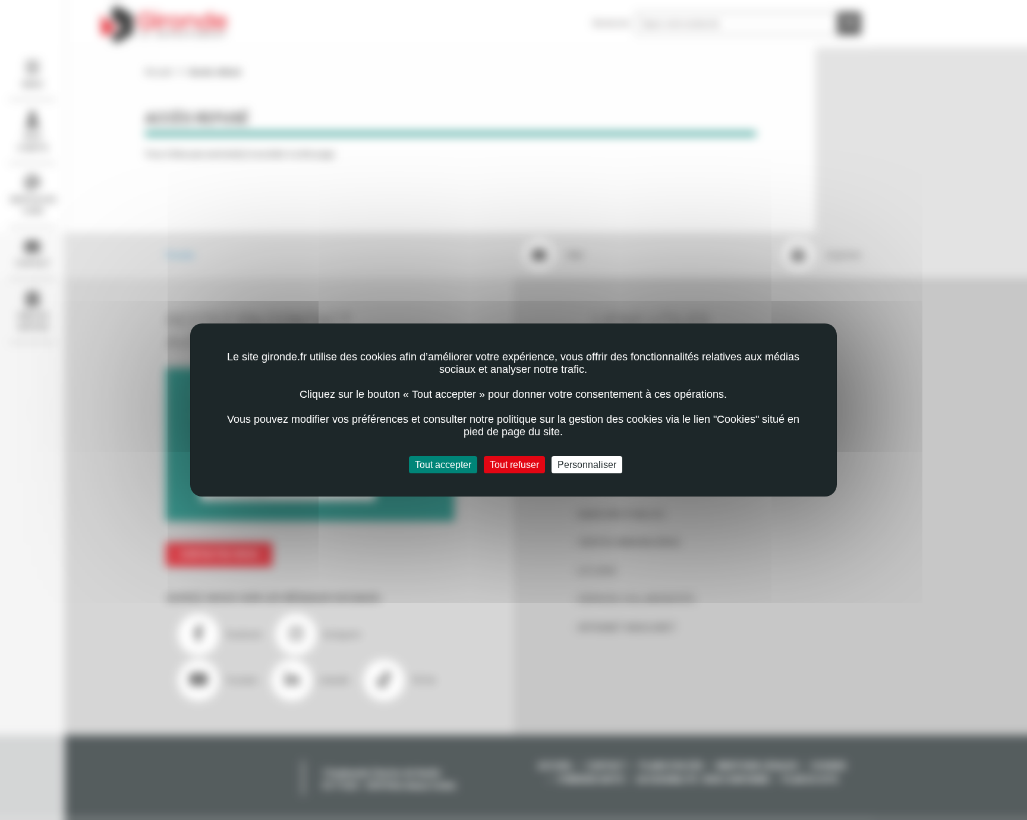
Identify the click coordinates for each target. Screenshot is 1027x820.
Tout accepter (443, 465)
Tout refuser (514, 465)
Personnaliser (586, 465)
